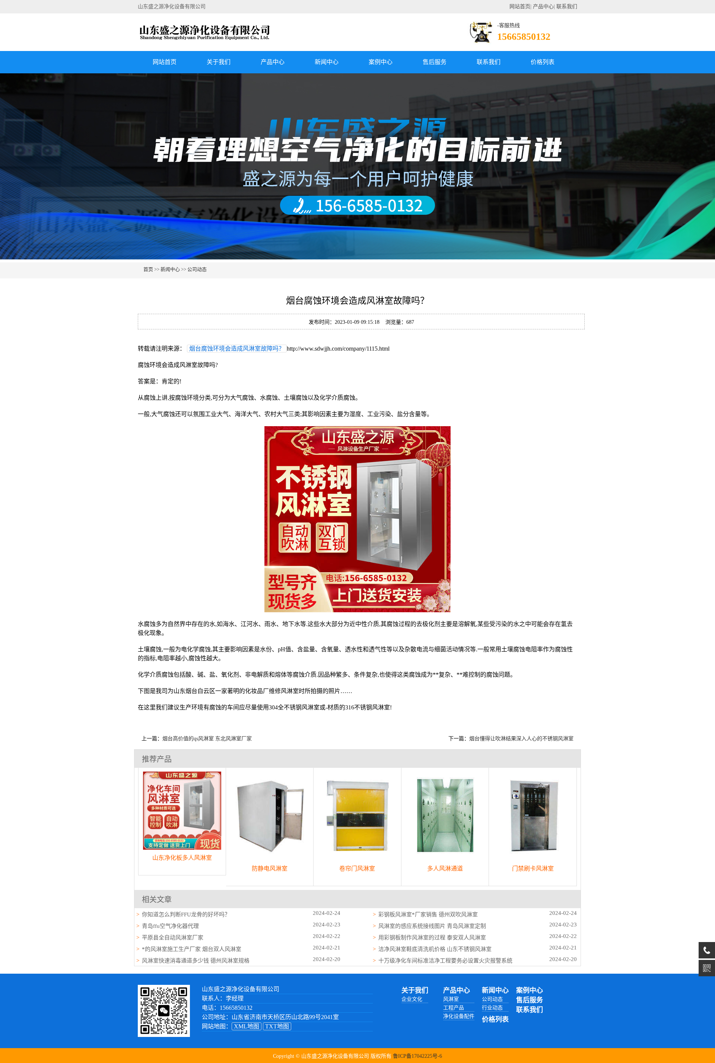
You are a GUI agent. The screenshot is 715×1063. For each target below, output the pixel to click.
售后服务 (435, 62)
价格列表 (542, 62)
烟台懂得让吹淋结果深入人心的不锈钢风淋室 (521, 738)
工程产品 (453, 1008)
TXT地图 (277, 1026)
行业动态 (492, 1008)
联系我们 (566, 6)
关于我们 (219, 62)
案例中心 (381, 62)
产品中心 (543, 6)
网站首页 (519, 6)
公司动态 (197, 269)
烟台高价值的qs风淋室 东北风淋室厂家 (207, 738)
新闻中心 (327, 62)
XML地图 (246, 1026)
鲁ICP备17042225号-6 (417, 1056)
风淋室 (451, 999)
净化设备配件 (458, 1016)
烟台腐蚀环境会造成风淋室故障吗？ (237, 348)
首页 (148, 269)
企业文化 (411, 999)
